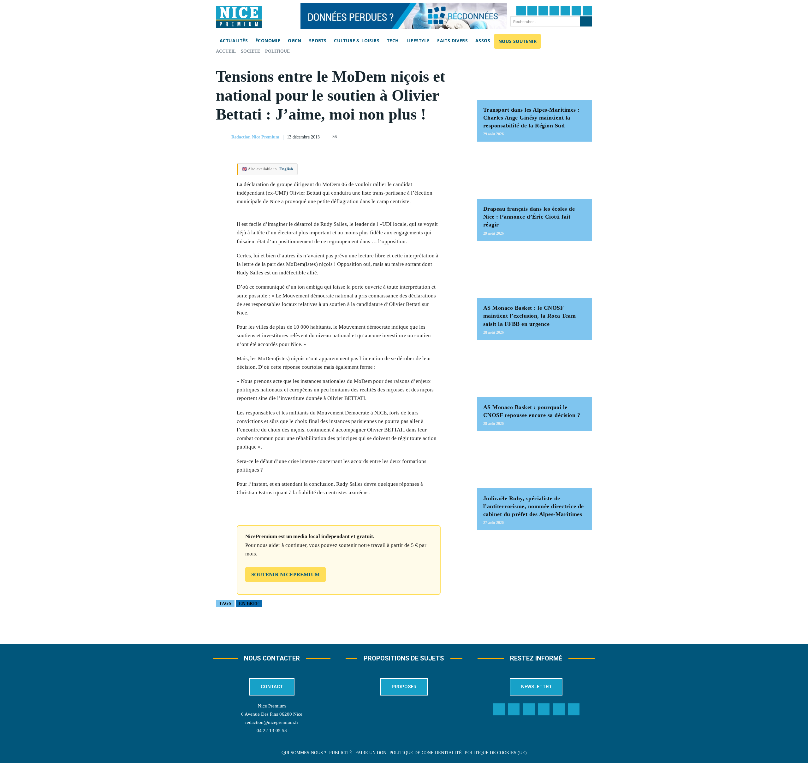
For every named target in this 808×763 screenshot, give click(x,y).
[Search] (586, 21)
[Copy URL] (397, 136)
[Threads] (554, 10)
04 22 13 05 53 (272, 730)
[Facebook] (521, 10)
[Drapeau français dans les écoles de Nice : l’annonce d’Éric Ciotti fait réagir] (534, 173)
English (286, 169)
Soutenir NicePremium (285, 575)
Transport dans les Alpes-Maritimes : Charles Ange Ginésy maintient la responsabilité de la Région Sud (531, 118)
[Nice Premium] (239, 17)
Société (250, 51)
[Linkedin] (576, 10)
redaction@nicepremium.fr (271, 722)
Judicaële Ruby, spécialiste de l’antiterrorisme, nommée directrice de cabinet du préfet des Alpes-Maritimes (533, 506)
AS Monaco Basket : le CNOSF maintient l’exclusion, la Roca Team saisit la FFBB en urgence (529, 316)
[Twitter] (532, 10)
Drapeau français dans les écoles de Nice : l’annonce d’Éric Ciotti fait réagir (529, 217)
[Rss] (574, 709)
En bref (249, 603)
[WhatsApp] (441, 136)
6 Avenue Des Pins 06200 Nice (271, 714)
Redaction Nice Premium (255, 137)
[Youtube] (587, 10)
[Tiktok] (565, 10)
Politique (277, 51)
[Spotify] (559, 709)
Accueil (226, 51)
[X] (426, 136)
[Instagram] (543, 10)
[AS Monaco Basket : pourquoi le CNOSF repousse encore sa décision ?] (534, 371)
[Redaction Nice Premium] (223, 137)
